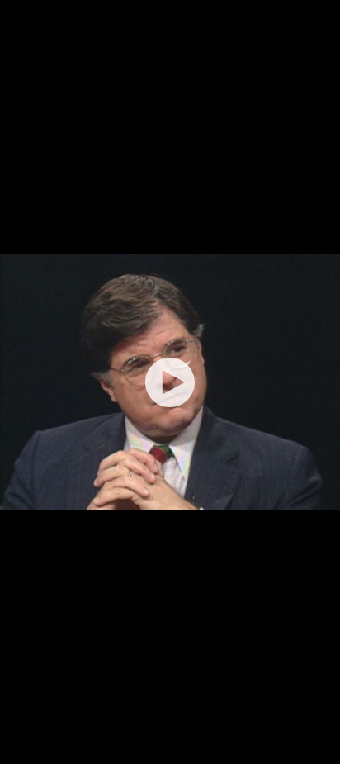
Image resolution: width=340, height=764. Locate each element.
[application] (170, 382)
